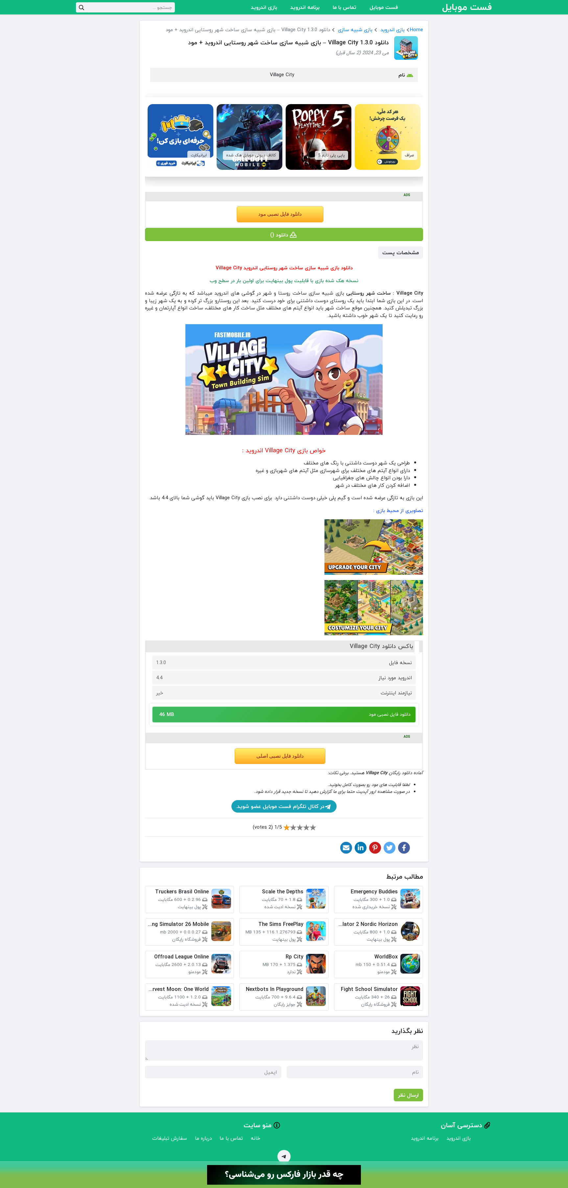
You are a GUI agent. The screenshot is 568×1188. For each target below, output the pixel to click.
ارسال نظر (408, 1095)
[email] (346, 848)
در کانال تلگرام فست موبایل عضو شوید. (280, 806)
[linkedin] (361, 848)
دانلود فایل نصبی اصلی (280, 756)
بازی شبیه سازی (355, 29)
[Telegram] (284, 1156)
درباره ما (203, 1138)
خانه (255, 1138)
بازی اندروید (264, 7)
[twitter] (389, 848)
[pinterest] (375, 848)
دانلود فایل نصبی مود (280, 214)
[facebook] (404, 848)
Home (416, 29)
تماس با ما (344, 7)
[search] (81, 7)
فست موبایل (383, 7)
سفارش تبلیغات (169, 1138)
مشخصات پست (400, 252)
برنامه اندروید (305, 7)
